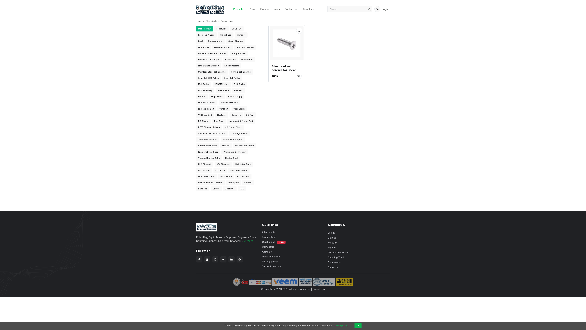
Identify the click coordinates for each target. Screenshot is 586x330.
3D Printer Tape (243, 164)
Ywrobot (241, 35)
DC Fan (249, 115)
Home (199, 21)
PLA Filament (204, 164)
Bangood (202, 188)
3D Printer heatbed (207, 139)
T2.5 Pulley (239, 84)
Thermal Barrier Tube (209, 158)
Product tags (269, 237)
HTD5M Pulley (205, 90)
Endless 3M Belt (206, 109)
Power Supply (235, 96)
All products (211, 21)
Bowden (238, 90)
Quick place (273, 241)
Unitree (248, 182)
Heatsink (221, 115)
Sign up (332, 237)
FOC (242, 188)
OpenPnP (229, 188)
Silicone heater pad (232, 139)
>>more (248, 240)
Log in (331, 232)
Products (238, 9)
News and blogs (271, 256)
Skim (252, 9)
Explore (264, 9)
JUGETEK (236, 29)
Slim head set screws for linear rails (284, 69)
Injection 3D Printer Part (241, 121)
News (277, 9)
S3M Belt (223, 109)
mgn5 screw (204, 29)
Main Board (226, 176)
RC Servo (220, 170)
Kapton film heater (207, 145)
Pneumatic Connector (235, 152)
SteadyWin (233, 182)
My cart (332, 247)
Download (308, 9)
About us (267, 251)
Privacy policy (270, 261)
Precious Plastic (206, 35)
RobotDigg (221, 29)
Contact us (291, 9)
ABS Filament (223, 164)
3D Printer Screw (238, 170)
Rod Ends (219, 121)
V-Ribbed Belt (205, 115)
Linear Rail (203, 47)
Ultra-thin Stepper (245, 47)
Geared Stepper (222, 47)
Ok (358, 325)
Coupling (236, 115)
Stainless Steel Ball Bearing (212, 72)
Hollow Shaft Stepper (209, 59)
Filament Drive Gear (208, 152)
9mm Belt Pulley (232, 78)
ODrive (216, 188)
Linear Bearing (231, 65)
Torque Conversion (338, 252)
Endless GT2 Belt (206, 102)
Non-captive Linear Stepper (212, 53)
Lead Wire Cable (206, 176)
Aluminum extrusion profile (211, 133)
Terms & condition (272, 266)
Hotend (202, 96)
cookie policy (340, 325)
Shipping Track (336, 257)
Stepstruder (217, 96)
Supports (333, 267)
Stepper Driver (239, 53)
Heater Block (231, 158)
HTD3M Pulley (222, 84)
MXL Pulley (203, 84)
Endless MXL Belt (229, 102)
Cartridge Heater (239, 133)
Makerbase (225, 35)
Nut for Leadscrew (244, 145)
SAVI (200, 41)
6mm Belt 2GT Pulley (208, 78)
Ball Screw (230, 59)
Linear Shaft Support (208, 65)
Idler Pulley (223, 90)
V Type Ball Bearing (241, 72)
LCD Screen (243, 176)
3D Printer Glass (233, 127)
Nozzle (226, 145)
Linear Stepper (235, 41)
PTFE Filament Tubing (209, 127)
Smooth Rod (247, 59)
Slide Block (239, 109)
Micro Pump (204, 170)
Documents (334, 262)
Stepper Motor (215, 41)
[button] (377, 9)
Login (385, 9)
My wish (332, 242)
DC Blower (203, 121)
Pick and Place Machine (210, 182)
